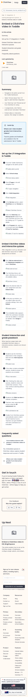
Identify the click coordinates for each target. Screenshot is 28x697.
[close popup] (25, 679)
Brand (17, 601)
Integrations (10, 15)
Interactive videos (18, 654)
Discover (5, 653)
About (5, 598)
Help (3, 15)
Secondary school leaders (19, 623)
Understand (6, 658)
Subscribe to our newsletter (14, 586)
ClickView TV (19, 675)
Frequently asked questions (11, 54)
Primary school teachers (7, 618)
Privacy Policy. (21, 589)
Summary (5, 35)
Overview (6, 615)
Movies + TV (18, 672)
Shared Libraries (20, 642)
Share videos (19, 658)
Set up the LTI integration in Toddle (13, 39)
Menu (24, 2)
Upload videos (19, 651)
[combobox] (14, 582)
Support (5, 603)
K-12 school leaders (6, 636)
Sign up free (6, 606)
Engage (5, 656)
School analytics (20, 670)
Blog (16, 598)
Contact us (6, 601)
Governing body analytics (19, 638)
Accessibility (18, 663)
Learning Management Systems (10, 17)
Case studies (18, 603)
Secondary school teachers (19, 618)
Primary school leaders (7, 623)
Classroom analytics (18, 666)
